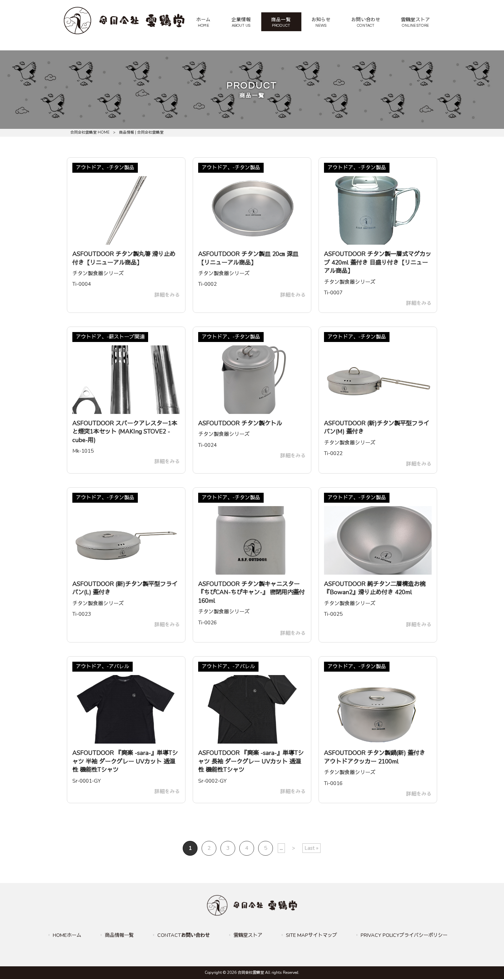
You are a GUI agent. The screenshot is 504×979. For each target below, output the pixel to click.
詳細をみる (167, 295)
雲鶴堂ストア (247, 935)
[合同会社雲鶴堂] (124, 32)
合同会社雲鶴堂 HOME (90, 132)
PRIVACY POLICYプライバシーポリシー (404, 935)
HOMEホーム (67, 935)
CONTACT (183, 935)
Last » (311, 848)
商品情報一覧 (119, 935)
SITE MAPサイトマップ (311, 935)
